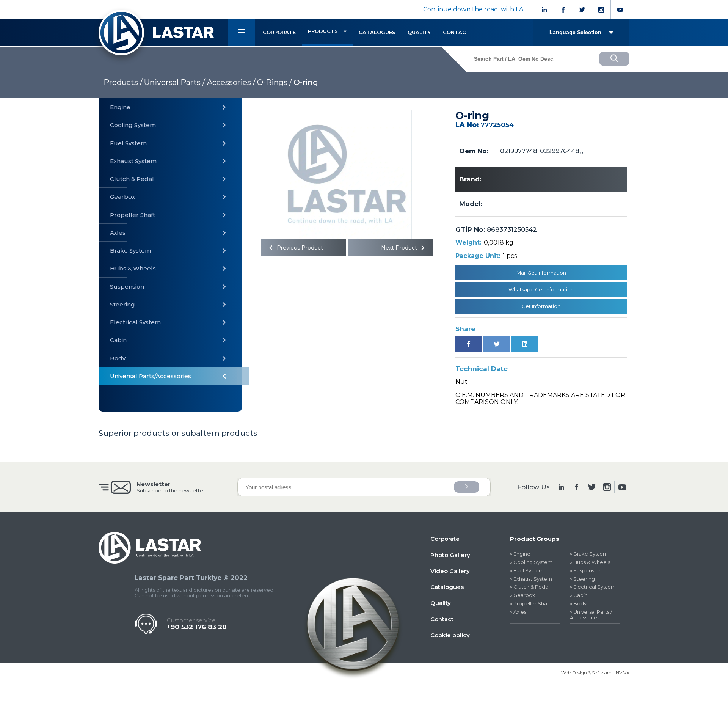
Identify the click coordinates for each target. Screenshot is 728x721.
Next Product (400, 247)
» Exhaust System (531, 579)
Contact (441, 619)
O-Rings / (274, 82)
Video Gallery (450, 571)
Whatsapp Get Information (541, 289)
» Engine (520, 554)
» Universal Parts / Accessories (591, 614)
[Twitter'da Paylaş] (496, 344)
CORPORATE (279, 32)
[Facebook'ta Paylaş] (468, 344)
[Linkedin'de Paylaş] (524, 344)
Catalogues (447, 587)
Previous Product (299, 247)
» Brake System (589, 554)
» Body (578, 603)
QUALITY (419, 32)
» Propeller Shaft (530, 603)
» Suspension (586, 570)
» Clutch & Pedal (529, 587)
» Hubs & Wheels (590, 562)
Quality (440, 602)
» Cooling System (531, 562)
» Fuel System (527, 570)
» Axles (518, 612)
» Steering (582, 579)
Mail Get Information (541, 273)
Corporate (445, 538)
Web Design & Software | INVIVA (595, 672)
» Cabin (579, 595)
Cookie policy (450, 635)
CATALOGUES (377, 32)
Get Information (541, 306)
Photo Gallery (450, 555)
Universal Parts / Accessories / (200, 82)
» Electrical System (593, 587)
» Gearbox (522, 595)
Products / (123, 82)
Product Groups (534, 538)
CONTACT (456, 32)
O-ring (305, 82)
